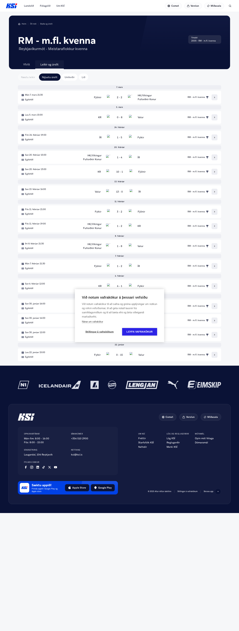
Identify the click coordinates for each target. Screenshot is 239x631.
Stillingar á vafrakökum (187, 491)
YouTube (55, 467)
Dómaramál (201, 442)
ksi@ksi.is (76, 454)
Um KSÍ (60, 5)
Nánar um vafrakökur (92, 321)
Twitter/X (49, 467)
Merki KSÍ (172, 446)
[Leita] (230, 6)
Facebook (25, 467)
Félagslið (45, 5)
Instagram (31, 467)
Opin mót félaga (204, 438)
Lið (83, 77)
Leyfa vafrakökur (139, 331)
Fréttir (142, 438)
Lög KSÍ (171, 438)
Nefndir (142, 446)
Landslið (29, 5)
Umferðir (70, 77)
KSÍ (11, 6)
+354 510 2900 (79, 438)
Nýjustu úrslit (49, 77)
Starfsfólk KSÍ (146, 442)
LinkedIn (37, 467)
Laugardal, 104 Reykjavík (38, 454)
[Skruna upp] (218, 491)
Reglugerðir (173, 442)
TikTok (43, 467)
